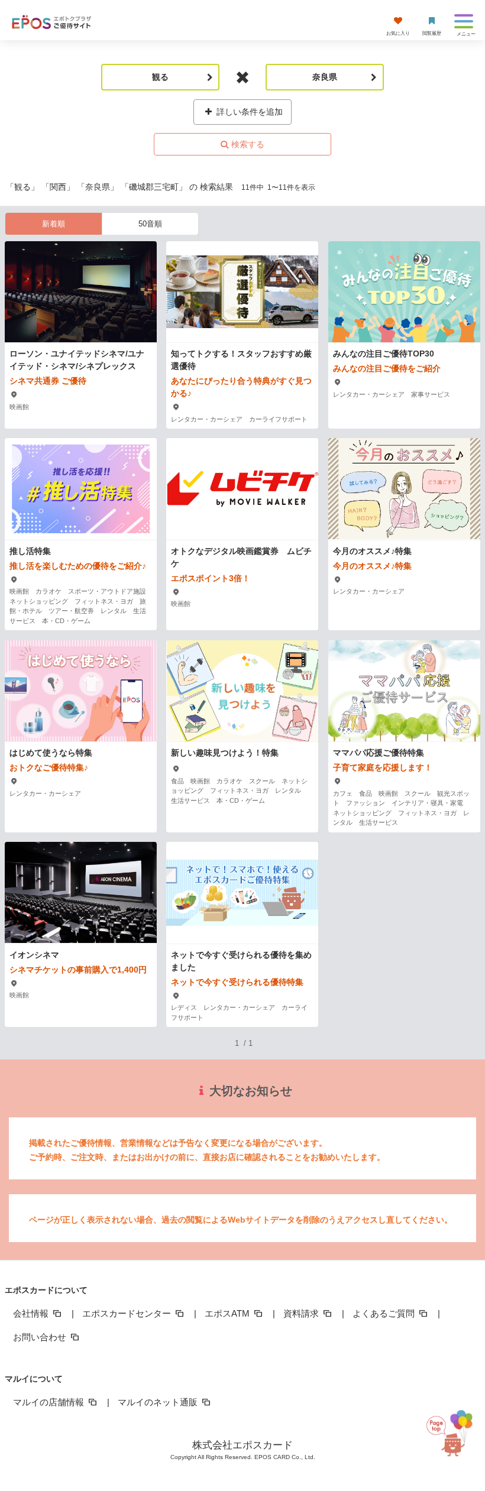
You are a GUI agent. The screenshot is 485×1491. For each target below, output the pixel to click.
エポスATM (228, 1313)
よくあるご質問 (385, 1313)
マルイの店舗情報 (49, 1402)
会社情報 (32, 1313)
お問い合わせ (41, 1337)
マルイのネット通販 (159, 1402)
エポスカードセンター (127, 1313)
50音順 (150, 223)
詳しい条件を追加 (248, 111)
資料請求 (302, 1313)
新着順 (53, 223)
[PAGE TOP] (452, 1432)
